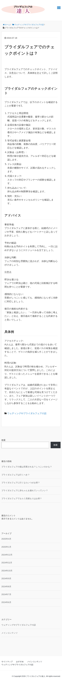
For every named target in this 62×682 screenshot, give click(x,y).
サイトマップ (7, 662)
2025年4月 (6, 539)
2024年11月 (6, 562)
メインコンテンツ (9, 633)
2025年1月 (6, 547)
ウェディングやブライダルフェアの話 (26, 413)
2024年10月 (6, 570)
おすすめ (20, 662)
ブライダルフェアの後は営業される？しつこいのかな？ (26, 467)
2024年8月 (6, 586)
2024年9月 (6, 578)
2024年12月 (6, 555)
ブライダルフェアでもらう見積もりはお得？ (21, 498)
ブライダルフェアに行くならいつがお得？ (20, 482)
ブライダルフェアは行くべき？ (15, 475)
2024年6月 (6, 602)
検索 (3, 440)
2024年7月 (6, 594)
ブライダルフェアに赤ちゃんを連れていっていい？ (24, 490)
